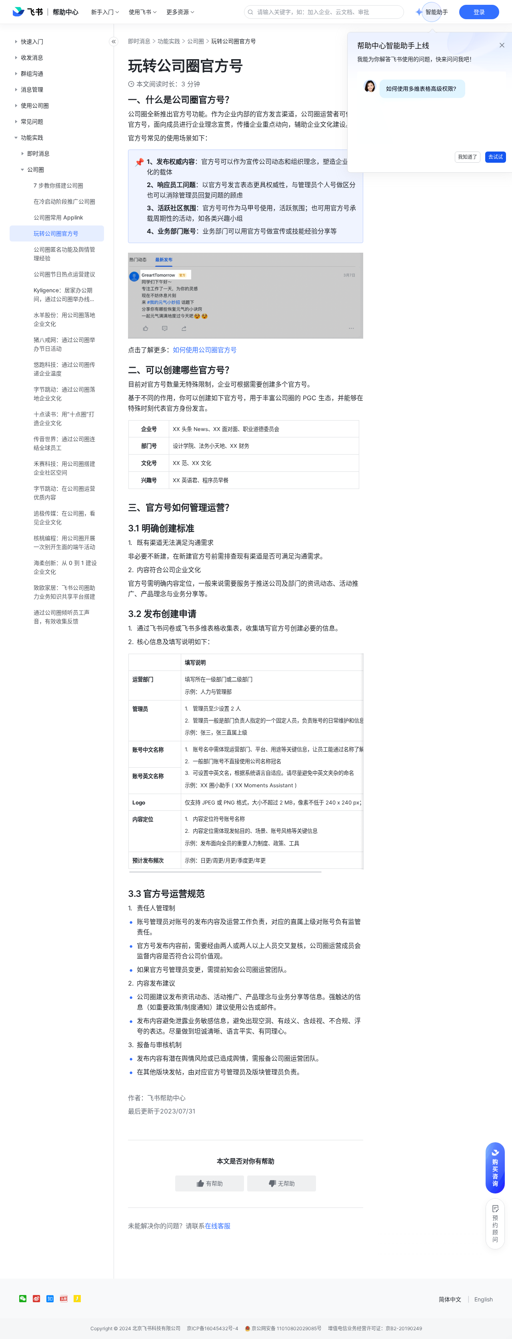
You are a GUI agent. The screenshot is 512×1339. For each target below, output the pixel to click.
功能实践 (169, 41)
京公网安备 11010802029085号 (286, 1328)
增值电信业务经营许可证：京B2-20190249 (375, 1328)
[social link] (26, 1298)
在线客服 (217, 1226)
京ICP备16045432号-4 (212, 1328)
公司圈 (195, 41)
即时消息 (139, 41)
